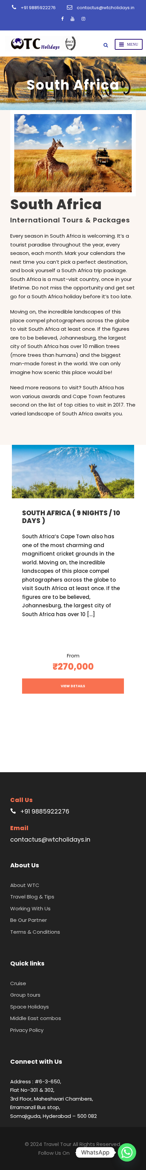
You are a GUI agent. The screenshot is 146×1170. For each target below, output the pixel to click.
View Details (73, 686)
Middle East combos (35, 1018)
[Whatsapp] (127, 1152)
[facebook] (62, 19)
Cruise (18, 983)
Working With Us (30, 908)
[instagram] (83, 19)
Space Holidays (29, 1006)
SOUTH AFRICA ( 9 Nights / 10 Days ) (71, 516)
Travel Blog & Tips (32, 896)
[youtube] (72, 19)
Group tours (25, 994)
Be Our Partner (28, 920)
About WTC (24, 885)
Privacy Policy (26, 1030)
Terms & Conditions (35, 931)
